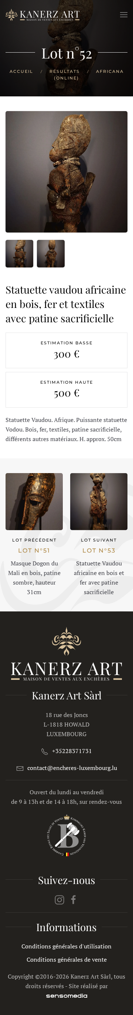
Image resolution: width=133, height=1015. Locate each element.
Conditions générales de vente (67, 959)
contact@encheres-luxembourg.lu (72, 768)
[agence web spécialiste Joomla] (67, 995)
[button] (123, 14)
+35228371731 (72, 751)
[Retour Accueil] (42, 14)
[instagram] (59, 899)
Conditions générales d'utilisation (66, 946)
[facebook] (73, 899)
